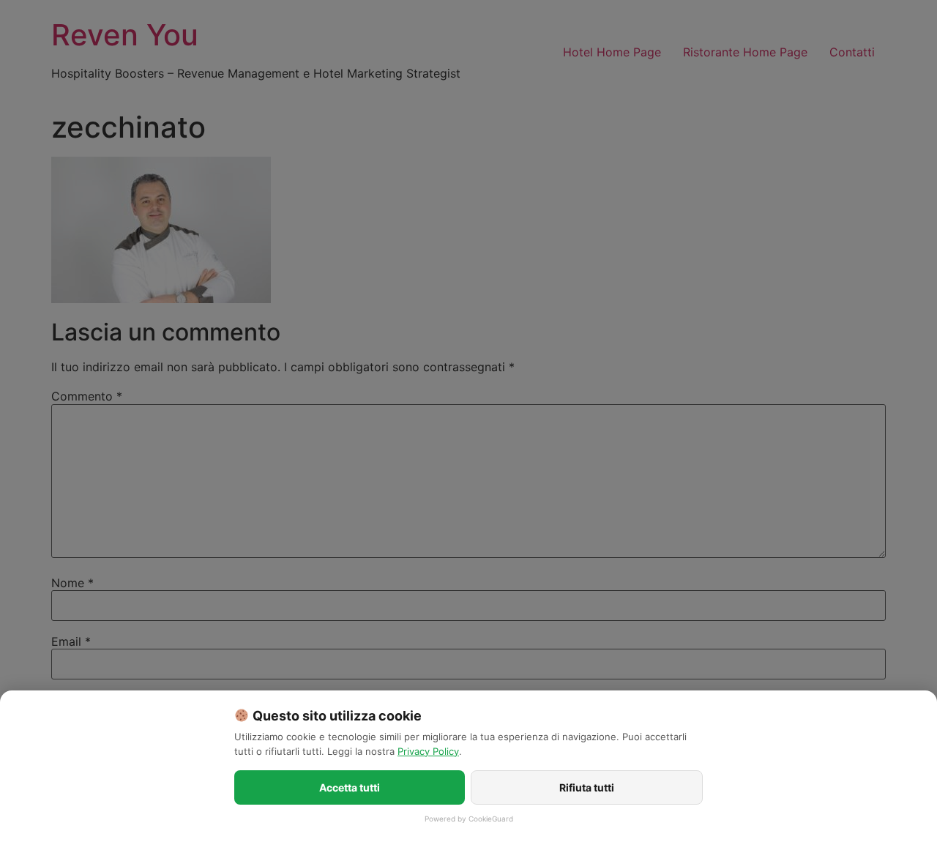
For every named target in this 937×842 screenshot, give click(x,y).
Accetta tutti (349, 787)
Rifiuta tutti (586, 787)
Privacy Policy (428, 751)
